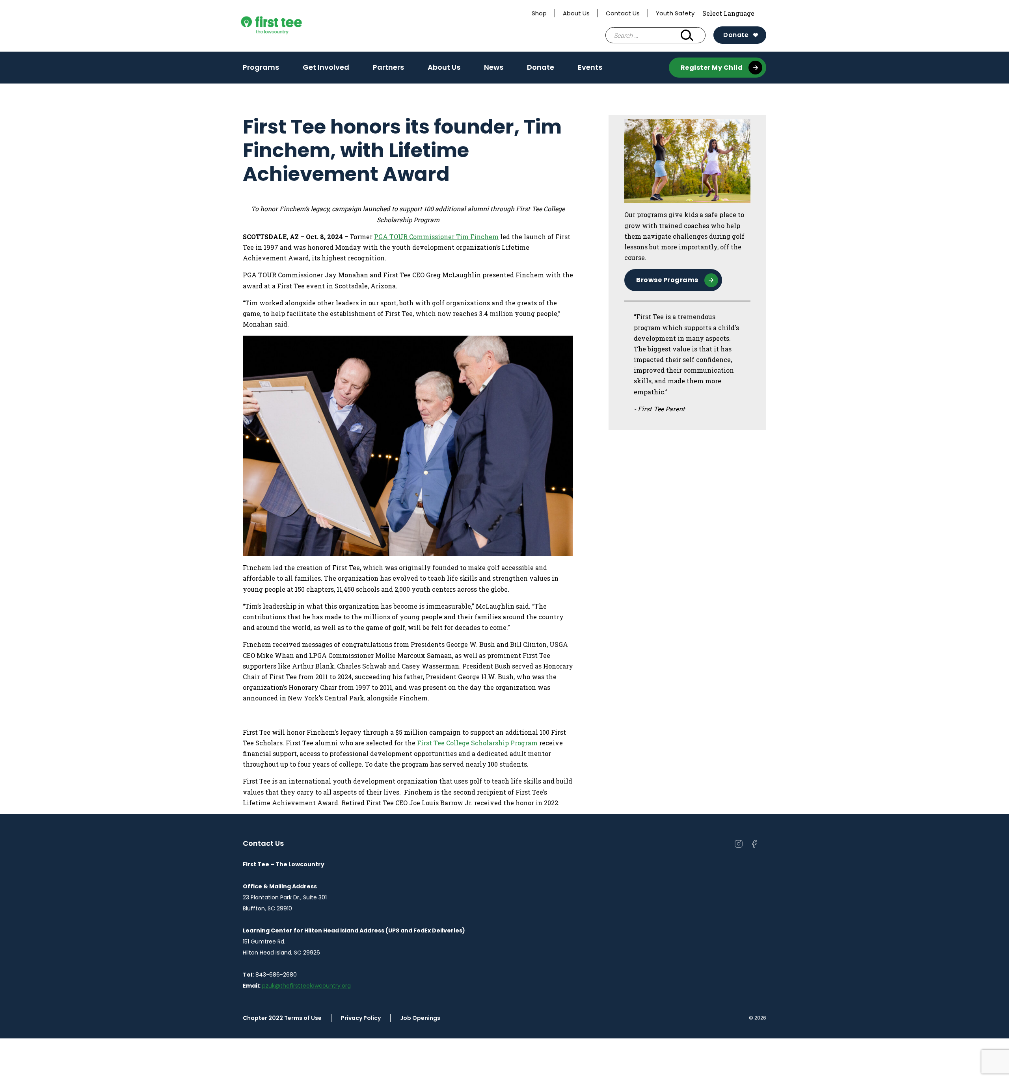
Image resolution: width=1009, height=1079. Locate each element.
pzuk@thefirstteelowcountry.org (306, 986)
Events (590, 70)
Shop (539, 13)
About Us (576, 13)
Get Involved (326, 67)
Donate (735, 34)
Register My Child (712, 67)
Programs (261, 67)
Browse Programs (667, 279)
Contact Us (623, 13)
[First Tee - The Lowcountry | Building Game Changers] (286, 26)
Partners (388, 67)
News (493, 67)
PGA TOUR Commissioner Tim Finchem (436, 236)
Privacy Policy (361, 1018)
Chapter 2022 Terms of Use (282, 1018)
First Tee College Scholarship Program (477, 743)
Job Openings (420, 1018)
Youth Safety (675, 13)
